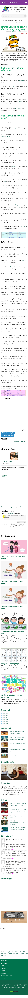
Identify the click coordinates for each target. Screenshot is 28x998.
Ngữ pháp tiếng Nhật (7, 435)
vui (5, 181)
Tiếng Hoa (5, 713)
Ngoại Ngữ (5, 710)
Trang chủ (4, 960)
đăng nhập (10, 513)
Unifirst (4, 955)
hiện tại (14, 128)
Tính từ (4, 433)
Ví (1, 86)
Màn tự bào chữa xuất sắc (17, 743)
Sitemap (3, 973)
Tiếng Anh (5, 715)
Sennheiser (4, 507)
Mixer (1, 953)
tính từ (15, 68)
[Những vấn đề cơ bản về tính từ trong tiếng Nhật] (14, 43)
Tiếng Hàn (5, 717)
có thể (8, 207)
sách (2, 136)
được (20, 101)
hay (19, 207)
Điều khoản (19, 984)
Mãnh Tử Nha (20, 987)
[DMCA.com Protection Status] (14, 991)
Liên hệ (3, 978)
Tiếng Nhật (5, 721)
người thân (20, 205)
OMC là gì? (13, 755)
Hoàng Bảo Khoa (10, 952)
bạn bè (14, 205)
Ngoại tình (5, 783)
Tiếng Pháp (5, 719)
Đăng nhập (14, 2)
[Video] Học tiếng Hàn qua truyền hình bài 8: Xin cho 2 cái (18, 811)
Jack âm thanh (8, 953)
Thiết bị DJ (16, 953)
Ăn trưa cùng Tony (6, 975)
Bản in (17, 441)
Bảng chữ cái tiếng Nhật (10, 664)
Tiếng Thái (5, 723)
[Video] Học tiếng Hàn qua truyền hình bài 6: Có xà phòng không (18, 822)
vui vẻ (12, 86)
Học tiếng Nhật (10, 433)
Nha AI (19, 507)
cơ (15, 116)
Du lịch (3, 970)
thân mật (12, 267)
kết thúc (21, 80)
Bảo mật (13, 986)
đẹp (2, 110)
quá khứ (14, 166)
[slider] (24, 33)
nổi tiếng (24, 260)
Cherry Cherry (7, 461)
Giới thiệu (4, 963)
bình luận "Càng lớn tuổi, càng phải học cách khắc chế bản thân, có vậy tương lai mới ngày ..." (13, 855)
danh (4, 104)
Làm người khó (12, 507)
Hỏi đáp (3, 968)
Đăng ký (5, 2)
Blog (2, 965)
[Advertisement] (14, 415)
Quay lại (24, 441)
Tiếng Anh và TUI (20, 952)
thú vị (8, 136)
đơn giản (17, 108)
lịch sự (23, 226)
